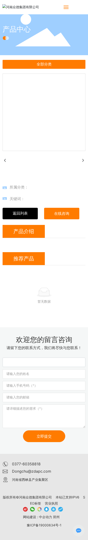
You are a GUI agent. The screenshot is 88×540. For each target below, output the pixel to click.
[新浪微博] (25, 509)
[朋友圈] (39, 509)
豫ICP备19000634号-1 (44, 525)
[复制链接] (60, 509)
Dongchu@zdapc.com (31, 471)
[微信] (32, 509)
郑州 (56, 517)
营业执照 (51, 503)
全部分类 (44, 64)
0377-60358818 (26, 464)
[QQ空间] (53, 509)
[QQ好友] (46, 509)
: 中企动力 (44, 517)
